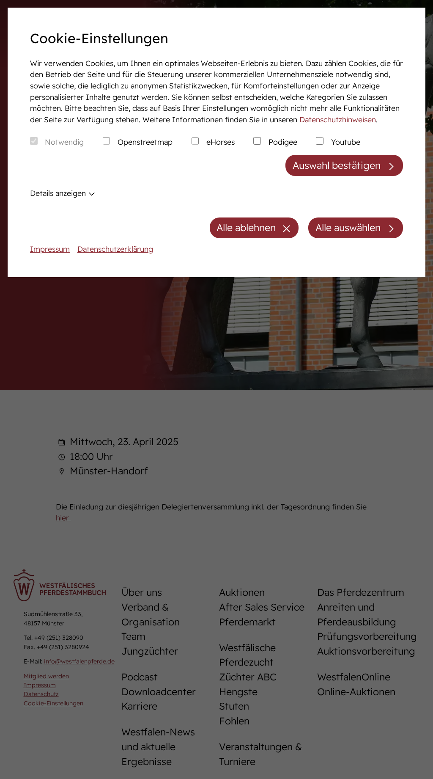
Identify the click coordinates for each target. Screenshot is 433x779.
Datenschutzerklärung (115, 248)
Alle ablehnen (246, 227)
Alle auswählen (348, 227)
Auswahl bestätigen (337, 165)
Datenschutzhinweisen (337, 119)
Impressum (50, 248)
